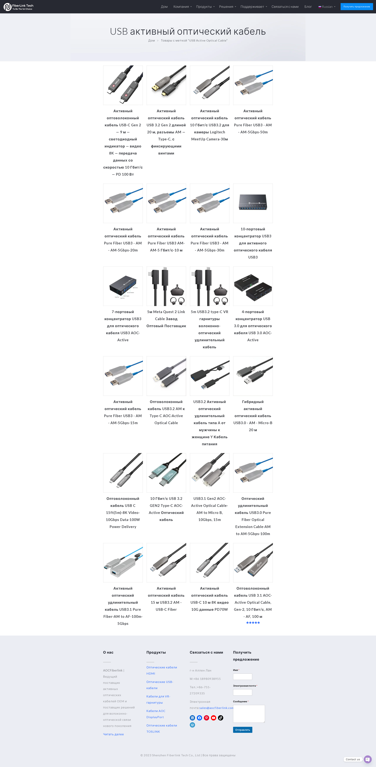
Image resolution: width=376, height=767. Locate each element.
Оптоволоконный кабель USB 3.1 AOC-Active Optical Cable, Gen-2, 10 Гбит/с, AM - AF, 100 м (253, 602)
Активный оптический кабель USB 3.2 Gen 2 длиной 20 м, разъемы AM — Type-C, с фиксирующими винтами (166, 132)
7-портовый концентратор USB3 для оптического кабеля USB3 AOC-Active (122, 326)
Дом (151, 40)
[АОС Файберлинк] (18, 6)
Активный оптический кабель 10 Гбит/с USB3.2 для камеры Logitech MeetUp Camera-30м (209, 125)
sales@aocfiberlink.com (216, 707)
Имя (236, 670)
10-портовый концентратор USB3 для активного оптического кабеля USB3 (253, 243)
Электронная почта (245, 685)
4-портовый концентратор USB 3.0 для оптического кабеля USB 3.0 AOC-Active (253, 326)
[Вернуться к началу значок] (362, 761)
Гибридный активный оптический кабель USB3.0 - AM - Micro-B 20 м (252, 415)
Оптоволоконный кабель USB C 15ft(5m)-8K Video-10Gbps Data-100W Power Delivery (123, 512)
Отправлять (242, 729)
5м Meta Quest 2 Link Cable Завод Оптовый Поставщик (166, 319)
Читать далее (113, 734)
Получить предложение (357, 6)
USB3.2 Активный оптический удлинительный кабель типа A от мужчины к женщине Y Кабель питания (210, 422)
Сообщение (241, 701)
